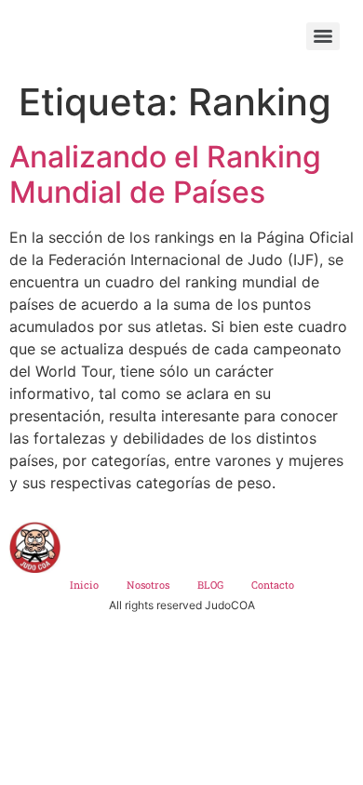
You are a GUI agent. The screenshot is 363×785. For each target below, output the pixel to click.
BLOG (210, 585)
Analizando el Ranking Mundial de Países (165, 174)
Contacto (272, 585)
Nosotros (148, 585)
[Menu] (323, 36)
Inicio (84, 585)
